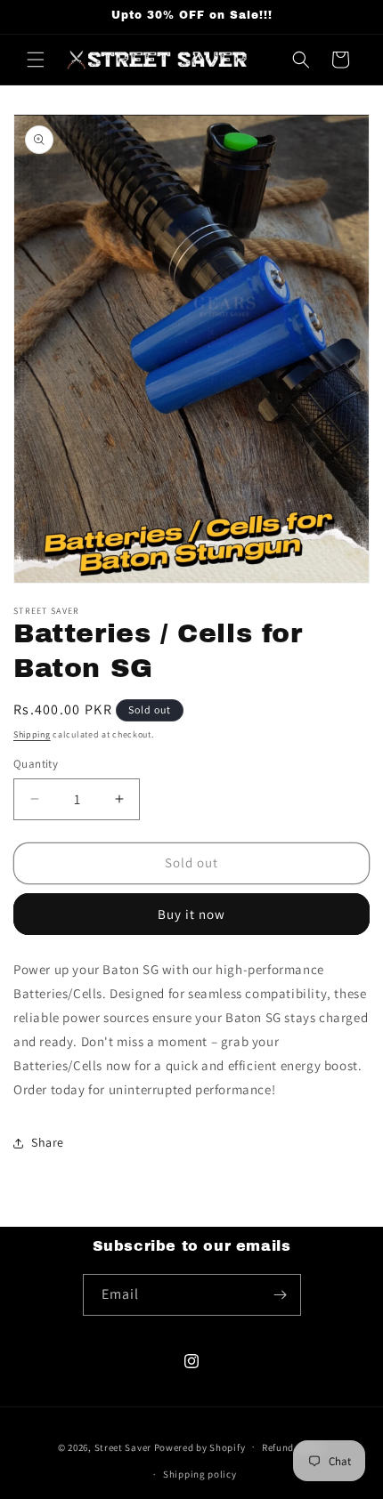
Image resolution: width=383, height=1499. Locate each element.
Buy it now (191, 914)
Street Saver (122, 1446)
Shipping (32, 734)
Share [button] (47, 1142)
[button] (35, 59)
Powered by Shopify (200, 1446)
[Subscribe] (280, 1295)
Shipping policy (200, 1474)
